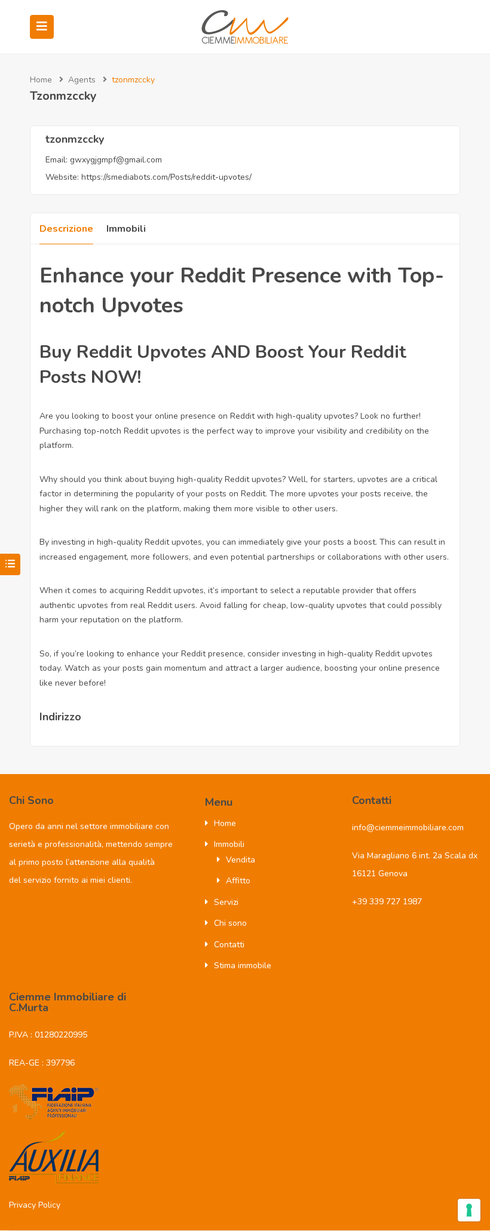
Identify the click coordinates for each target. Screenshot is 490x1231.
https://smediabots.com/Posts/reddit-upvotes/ (166, 177)
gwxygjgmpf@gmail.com (116, 159)
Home (41, 79)
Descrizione (66, 228)
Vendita (240, 859)
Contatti (229, 944)
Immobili (126, 228)
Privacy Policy (34, 1205)
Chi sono (230, 923)
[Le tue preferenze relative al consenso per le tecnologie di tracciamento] (469, 1210)
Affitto (238, 880)
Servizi (226, 902)
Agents (82, 79)
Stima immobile (242, 965)
